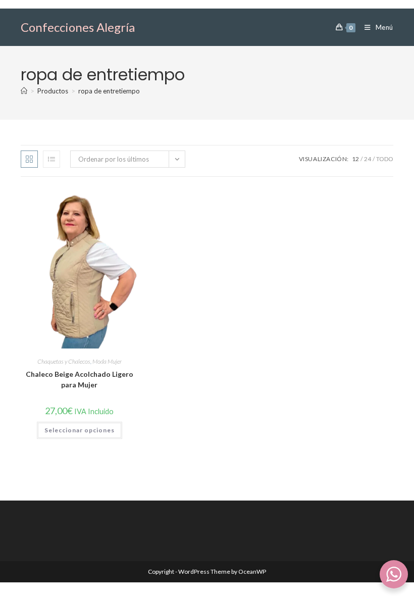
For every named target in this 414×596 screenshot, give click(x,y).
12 (355, 159)
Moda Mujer (107, 361)
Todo (384, 159)
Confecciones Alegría (78, 27)
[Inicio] (24, 91)
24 (367, 159)
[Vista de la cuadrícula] (29, 159)
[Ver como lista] (51, 159)
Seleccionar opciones (79, 430)
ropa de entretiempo (109, 91)
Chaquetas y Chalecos (63, 361)
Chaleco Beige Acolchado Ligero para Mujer (79, 379)
